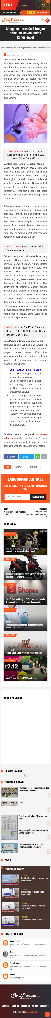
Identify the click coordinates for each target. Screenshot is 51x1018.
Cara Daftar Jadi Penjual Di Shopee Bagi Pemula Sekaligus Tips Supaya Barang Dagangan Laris (25, 601)
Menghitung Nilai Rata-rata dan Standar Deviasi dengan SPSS (33, 832)
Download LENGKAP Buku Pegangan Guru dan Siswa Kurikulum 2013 (34, 789)
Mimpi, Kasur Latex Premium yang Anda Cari (24, 653)
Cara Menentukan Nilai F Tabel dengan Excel (33, 818)
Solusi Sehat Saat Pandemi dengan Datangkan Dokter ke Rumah (24, 626)
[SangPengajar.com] (25, 1000)
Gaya (21, 802)
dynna (12, 952)
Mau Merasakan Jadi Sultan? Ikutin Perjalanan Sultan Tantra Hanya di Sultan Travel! (24, 550)
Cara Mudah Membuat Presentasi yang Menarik (33, 907)
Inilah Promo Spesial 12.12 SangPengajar (22, 678)
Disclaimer (44, 1006)
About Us (15, 1006)
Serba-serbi (34, 467)
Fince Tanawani (15, 963)
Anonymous (14, 941)
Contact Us (25, 1006)
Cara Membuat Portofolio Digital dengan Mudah (32, 893)
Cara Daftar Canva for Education (32, 920)
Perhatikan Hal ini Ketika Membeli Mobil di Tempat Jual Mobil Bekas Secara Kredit (25, 154)
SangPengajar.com (31, 1012)
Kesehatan (18, 467)
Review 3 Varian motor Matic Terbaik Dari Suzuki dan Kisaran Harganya (25, 575)
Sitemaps (5, 1006)
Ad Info (35, 1006)
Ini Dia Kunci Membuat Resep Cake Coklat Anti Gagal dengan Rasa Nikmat (25, 331)
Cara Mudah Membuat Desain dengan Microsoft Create (34, 879)
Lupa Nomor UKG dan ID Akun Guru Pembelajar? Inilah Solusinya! (31, 846)
